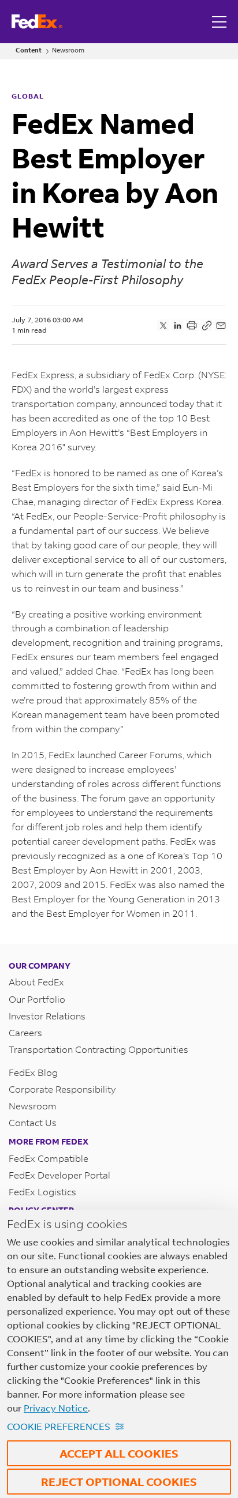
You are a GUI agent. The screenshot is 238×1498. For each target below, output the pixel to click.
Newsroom (68, 50)
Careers (25, 1032)
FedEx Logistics (42, 1191)
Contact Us (33, 1122)
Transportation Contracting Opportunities (98, 1049)
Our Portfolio (37, 998)
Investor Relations (47, 1015)
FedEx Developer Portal (59, 1174)
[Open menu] (220, 21)
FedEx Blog (33, 1072)
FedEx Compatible (48, 1158)
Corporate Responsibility (62, 1088)
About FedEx (36, 981)
